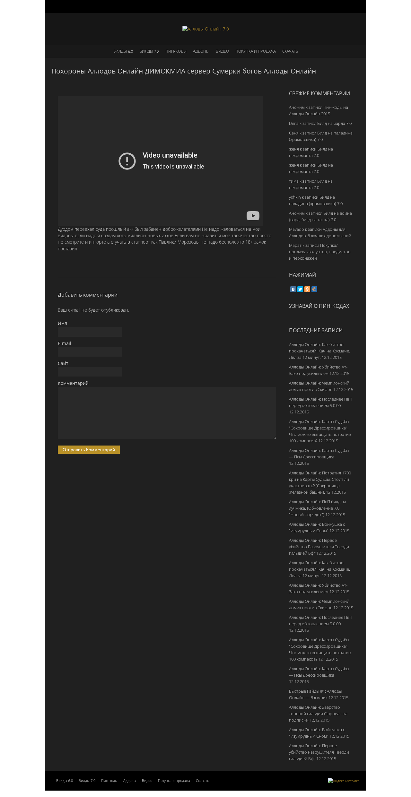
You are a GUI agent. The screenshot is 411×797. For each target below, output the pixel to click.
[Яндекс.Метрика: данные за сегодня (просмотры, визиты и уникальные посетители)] (344, 781)
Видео (222, 51)
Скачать (290, 51)
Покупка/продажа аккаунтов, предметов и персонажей (319, 251)
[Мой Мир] (314, 289)
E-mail (64, 343)
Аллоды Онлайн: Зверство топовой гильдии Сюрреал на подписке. (318, 713)
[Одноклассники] (307, 289)
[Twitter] (300, 289)
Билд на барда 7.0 (334, 123)
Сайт (63, 363)
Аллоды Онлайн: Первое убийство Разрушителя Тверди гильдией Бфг (319, 546)
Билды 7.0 (149, 51)
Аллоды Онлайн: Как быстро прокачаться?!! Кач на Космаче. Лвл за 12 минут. (319, 351)
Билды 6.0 (123, 51)
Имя (62, 323)
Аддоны (201, 51)
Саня (294, 133)
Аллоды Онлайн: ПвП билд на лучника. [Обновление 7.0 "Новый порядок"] (317, 508)
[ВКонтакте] (293, 289)
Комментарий (73, 383)
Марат (295, 245)
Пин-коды (176, 51)
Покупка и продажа (255, 51)
